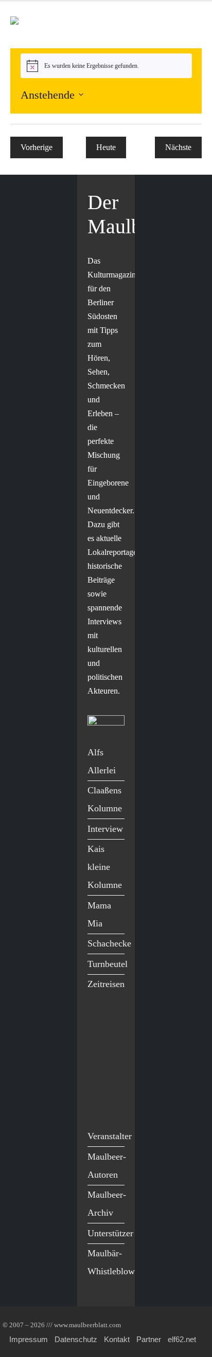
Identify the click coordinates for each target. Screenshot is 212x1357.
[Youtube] (98, 1064)
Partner (148, 1339)
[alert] (106, 65)
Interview (105, 829)
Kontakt (117, 1339)
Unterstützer (110, 1233)
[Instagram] (98, 1085)
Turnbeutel (107, 964)
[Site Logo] (69, 24)
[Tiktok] (98, 1106)
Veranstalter (109, 1136)
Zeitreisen (106, 984)
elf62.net (182, 1339)
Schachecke (109, 943)
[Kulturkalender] (165, 25)
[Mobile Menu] (189, 24)
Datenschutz (76, 1339)
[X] (98, 1043)
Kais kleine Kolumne (104, 867)
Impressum (28, 1339)
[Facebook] (98, 1021)
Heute (106, 147)
